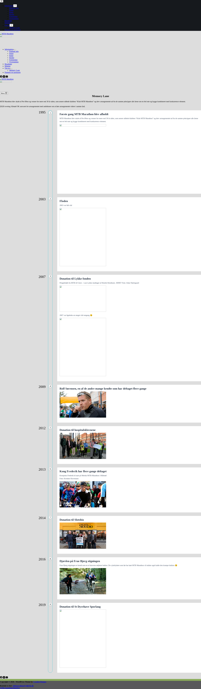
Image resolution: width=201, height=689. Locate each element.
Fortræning (13, 60)
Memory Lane (14, 70)
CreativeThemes (39, 682)
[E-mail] (7, 77)
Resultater (8, 64)
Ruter (11, 56)
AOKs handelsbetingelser (10, 688)
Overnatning (13, 62)
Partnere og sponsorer (13, 72)
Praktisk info (14, 51)
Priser (11, 54)
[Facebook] (1, 77)
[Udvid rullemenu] (11, 68)
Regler (11, 58)
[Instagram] (4, 77)
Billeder (7, 66)
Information (9, 49)
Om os (7, 68)
